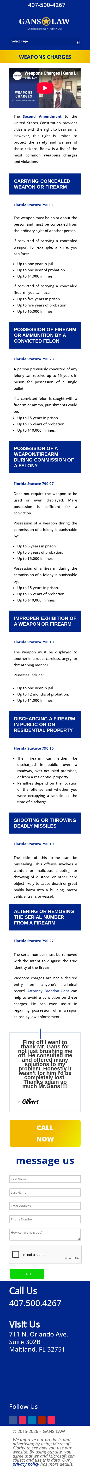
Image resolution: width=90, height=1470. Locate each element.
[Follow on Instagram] (22, 1420)
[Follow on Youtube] (42, 1420)
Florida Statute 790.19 (34, 843)
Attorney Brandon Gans (49, 990)
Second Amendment (42, 116)
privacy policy (26, 1464)
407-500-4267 (46, 5)
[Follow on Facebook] (13, 1420)
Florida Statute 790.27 (34, 940)
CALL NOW (45, 1133)
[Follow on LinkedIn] (32, 1420)
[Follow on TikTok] (51, 1420)
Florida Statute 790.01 (34, 204)
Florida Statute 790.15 (34, 748)
